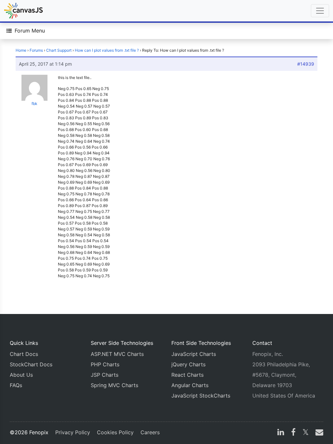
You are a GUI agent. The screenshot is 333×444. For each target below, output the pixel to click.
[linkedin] (281, 432)
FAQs (16, 385)
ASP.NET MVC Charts (117, 354)
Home (21, 50)
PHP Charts (105, 364)
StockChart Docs (31, 364)
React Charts (187, 375)
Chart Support (59, 50)
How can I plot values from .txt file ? (107, 50)
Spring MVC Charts (114, 385)
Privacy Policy (72, 432)
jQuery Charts (188, 364)
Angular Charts (189, 385)
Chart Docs (24, 354)
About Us (21, 375)
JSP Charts (104, 375)
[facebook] (293, 432)
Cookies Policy (115, 432)
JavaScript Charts (193, 354)
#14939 (305, 64)
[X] (305, 432)
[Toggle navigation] (320, 10)
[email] (318, 432)
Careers (150, 432)
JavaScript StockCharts (200, 395)
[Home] (23, 11)
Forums (36, 50)
